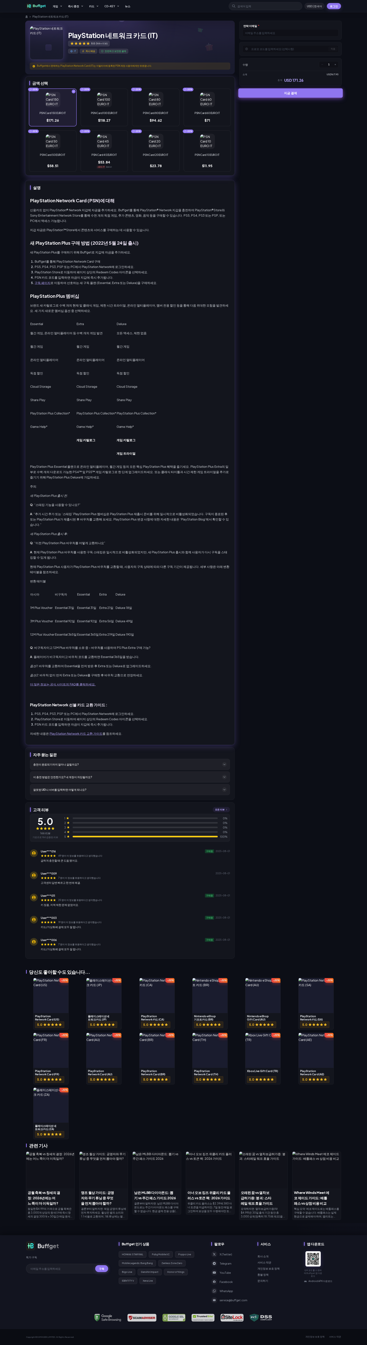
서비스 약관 (264, 1262)
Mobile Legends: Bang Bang (137, 1263)
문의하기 (262, 1280)
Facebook (226, 1281)
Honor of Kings (175, 1272)
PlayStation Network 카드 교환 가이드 (76, 734)
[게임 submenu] (61, 6)
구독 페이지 (42, 283)
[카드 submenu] (97, 6)
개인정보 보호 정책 (268, 1268)
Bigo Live (127, 1272)
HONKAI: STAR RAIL (132, 1254)
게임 (55, 6)
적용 (333, 48)
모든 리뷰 (220, 809)
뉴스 (127, 6)
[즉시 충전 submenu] (82, 6)
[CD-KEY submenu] (118, 6)
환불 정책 (263, 1274)
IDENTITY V (128, 1280)
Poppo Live (184, 1254)
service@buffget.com (233, 1300)
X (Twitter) (226, 1254)
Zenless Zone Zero (172, 1263)
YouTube (225, 1272)
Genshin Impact (149, 1272)
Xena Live (148, 1280)
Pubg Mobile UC (161, 1254)
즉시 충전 (73, 6)
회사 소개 (263, 1256)
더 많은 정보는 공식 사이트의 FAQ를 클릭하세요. (63, 684)
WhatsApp (226, 1291)
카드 (91, 6)
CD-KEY (109, 6)
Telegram (225, 1263)
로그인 (334, 6)
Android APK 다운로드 (320, 1281)
